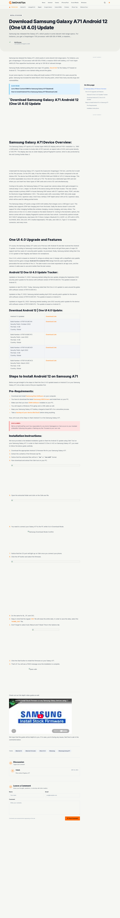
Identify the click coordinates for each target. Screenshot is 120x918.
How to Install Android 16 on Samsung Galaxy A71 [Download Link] (34, 92)
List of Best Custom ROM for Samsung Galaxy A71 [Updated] (32, 89)
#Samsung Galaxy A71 (64, 751)
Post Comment (73, 818)
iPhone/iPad (65, 2)
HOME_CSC (16, 621)
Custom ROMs (58, 7)
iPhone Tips (75, 7)
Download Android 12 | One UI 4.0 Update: (96, 98)
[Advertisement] (44, 162)
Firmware (66, 7)
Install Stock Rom (16, 15)
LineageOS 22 (31, 7)
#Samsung (52, 751)
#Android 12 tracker (31, 751)
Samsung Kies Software (34, 396)
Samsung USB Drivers (42, 399)
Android (50, 2)
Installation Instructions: (93, 108)
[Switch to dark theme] (109, 2)
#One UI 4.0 (43, 751)
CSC (32, 619)
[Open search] (104, 2)
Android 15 (22, 7)
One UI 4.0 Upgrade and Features (94, 91)
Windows (83, 2)
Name (11, 791)
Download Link (51, 316)
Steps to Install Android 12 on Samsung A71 (96, 102)
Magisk (39, 7)
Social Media (75, 2)
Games (57, 2)
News (43, 2)
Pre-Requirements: (92, 105)
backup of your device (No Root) (28, 412)
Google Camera (48, 7)
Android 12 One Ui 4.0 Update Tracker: (97, 94)
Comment (12, 799)
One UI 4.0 (53, 68)
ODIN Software (33, 403)
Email (46, 791)
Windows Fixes (84, 7)
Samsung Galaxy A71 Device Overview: (95, 88)
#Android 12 (19, 751)
